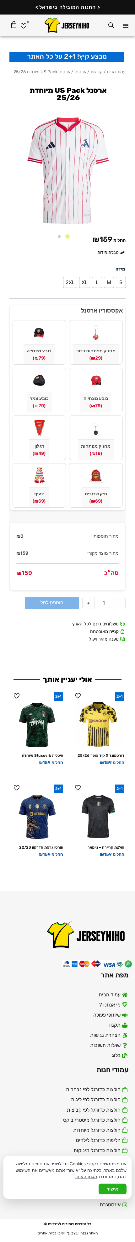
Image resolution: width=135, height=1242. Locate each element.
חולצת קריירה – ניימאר (106, 847)
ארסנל (80, 72)
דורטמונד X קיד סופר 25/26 (101, 755)
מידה (120, 269)
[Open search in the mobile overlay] (111, 25)
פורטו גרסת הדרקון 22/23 (41, 847)
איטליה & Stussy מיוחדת (42, 755)
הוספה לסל (51, 603)
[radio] (121, 282)
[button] (67, 236)
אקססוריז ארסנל (102, 311)
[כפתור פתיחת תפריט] (125, 25)
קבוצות (96, 72)
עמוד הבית (116, 72)
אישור (112, 1188)
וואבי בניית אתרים (51, 1233)
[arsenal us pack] (67, 170)
